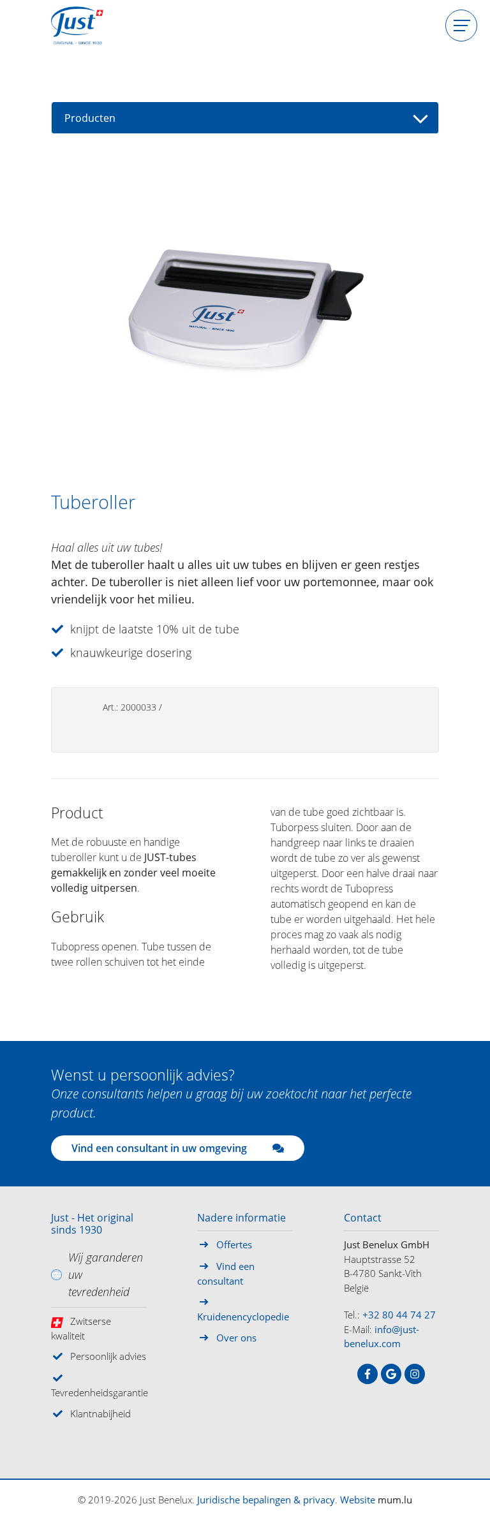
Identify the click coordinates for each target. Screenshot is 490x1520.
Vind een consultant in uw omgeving (159, 1148)
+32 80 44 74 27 (399, 1314)
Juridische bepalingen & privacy (266, 1499)
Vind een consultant (226, 1274)
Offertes (234, 1244)
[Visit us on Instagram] (415, 1374)
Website (357, 1499)
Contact (363, 1218)
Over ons (236, 1337)
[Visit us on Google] (391, 1374)
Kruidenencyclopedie (243, 1316)
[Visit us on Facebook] (367, 1374)
